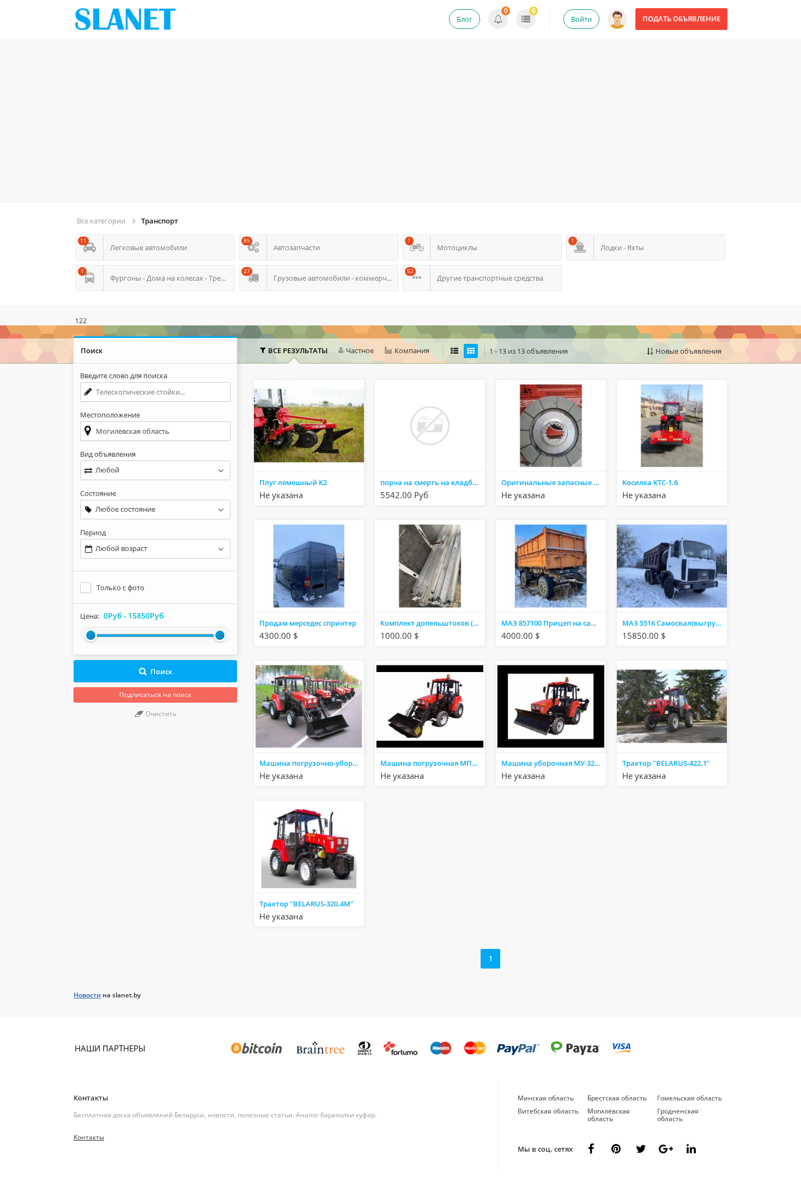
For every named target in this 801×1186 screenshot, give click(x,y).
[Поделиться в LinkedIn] (691, 1149)
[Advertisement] (400, 120)
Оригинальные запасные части (553, 482)
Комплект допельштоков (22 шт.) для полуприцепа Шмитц (432, 623)
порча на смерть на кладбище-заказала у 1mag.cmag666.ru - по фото (432, 482)
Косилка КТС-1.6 (650, 482)
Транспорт (159, 221)
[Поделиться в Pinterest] (616, 1149)
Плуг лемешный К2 (293, 482)
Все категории (101, 221)
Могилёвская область (608, 1114)
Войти (581, 19)
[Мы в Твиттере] (641, 1149)
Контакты (91, 1097)
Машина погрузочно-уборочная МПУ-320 (311, 763)
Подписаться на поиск (155, 694)
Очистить (160, 713)
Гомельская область (689, 1098)
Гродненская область (678, 1114)
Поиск (161, 671)
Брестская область (617, 1098)
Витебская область (548, 1111)
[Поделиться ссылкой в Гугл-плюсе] (666, 1149)
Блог (464, 19)
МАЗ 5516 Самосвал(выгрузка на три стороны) (674, 623)
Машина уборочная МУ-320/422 (553, 763)
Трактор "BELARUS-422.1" (666, 763)
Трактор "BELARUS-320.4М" (306, 904)
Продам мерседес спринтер (307, 623)
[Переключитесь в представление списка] (454, 351)
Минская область (546, 1098)
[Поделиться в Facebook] (590, 1149)
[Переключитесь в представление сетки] (471, 351)
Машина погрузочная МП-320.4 (432, 763)
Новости (87, 995)
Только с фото (120, 587)
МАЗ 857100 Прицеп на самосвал (553, 623)
